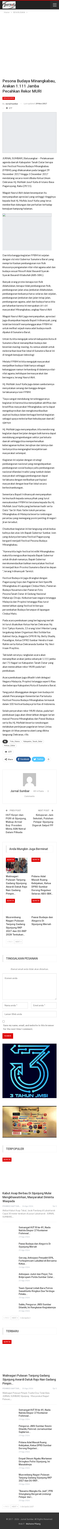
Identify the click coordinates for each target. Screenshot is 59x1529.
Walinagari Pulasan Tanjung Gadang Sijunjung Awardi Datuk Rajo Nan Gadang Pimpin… (29, 1379)
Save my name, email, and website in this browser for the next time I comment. (28, 1027)
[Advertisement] (29, 45)
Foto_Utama (15, 741)
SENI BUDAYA (8, 98)
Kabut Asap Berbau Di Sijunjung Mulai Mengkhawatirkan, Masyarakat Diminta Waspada (28, 1197)
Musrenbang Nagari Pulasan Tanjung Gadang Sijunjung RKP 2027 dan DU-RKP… (35, 1477)
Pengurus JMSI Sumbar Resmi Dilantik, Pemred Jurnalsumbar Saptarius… (35, 1429)
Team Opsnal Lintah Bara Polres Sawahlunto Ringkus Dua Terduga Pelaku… (36, 1291)
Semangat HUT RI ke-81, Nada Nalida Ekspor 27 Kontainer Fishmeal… (34, 1230)
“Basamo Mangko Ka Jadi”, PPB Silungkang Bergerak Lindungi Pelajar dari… (36, 1494)
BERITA (10, 860)
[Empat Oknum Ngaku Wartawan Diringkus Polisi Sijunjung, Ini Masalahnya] (9, 1462)
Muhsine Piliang (33, 1524)
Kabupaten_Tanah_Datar (32, 741)
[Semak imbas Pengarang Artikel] (29, 779)
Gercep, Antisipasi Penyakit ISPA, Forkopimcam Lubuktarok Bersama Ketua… (38, 1260)
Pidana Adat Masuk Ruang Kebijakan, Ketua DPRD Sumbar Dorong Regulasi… (35, 1445)
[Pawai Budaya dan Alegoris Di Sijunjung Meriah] (42, 906)
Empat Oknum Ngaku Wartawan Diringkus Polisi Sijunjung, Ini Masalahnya (35, 1461)
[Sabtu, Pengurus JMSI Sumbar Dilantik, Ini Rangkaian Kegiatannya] (9, 1308)
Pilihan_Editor (9, 746)
